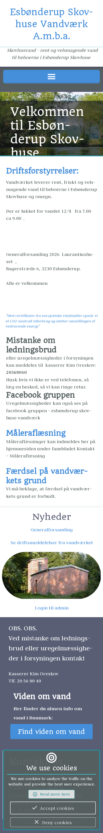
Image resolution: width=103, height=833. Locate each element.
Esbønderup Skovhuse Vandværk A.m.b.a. (51, 24)
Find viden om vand (51, 732)
